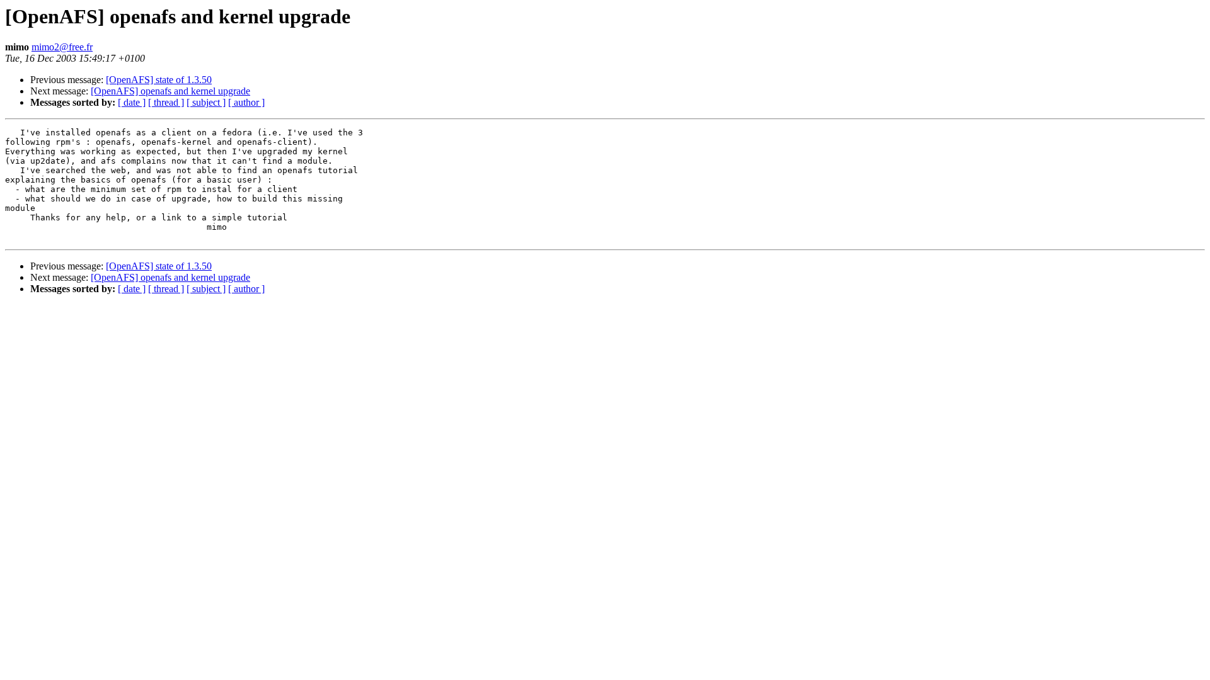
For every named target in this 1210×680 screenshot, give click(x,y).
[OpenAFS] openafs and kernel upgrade (170, 91)
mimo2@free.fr (62, 47)
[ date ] (132, 102)
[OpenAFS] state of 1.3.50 (159, 79)
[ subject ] (206, 102)
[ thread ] (166, 102)
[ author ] (246, 102)
